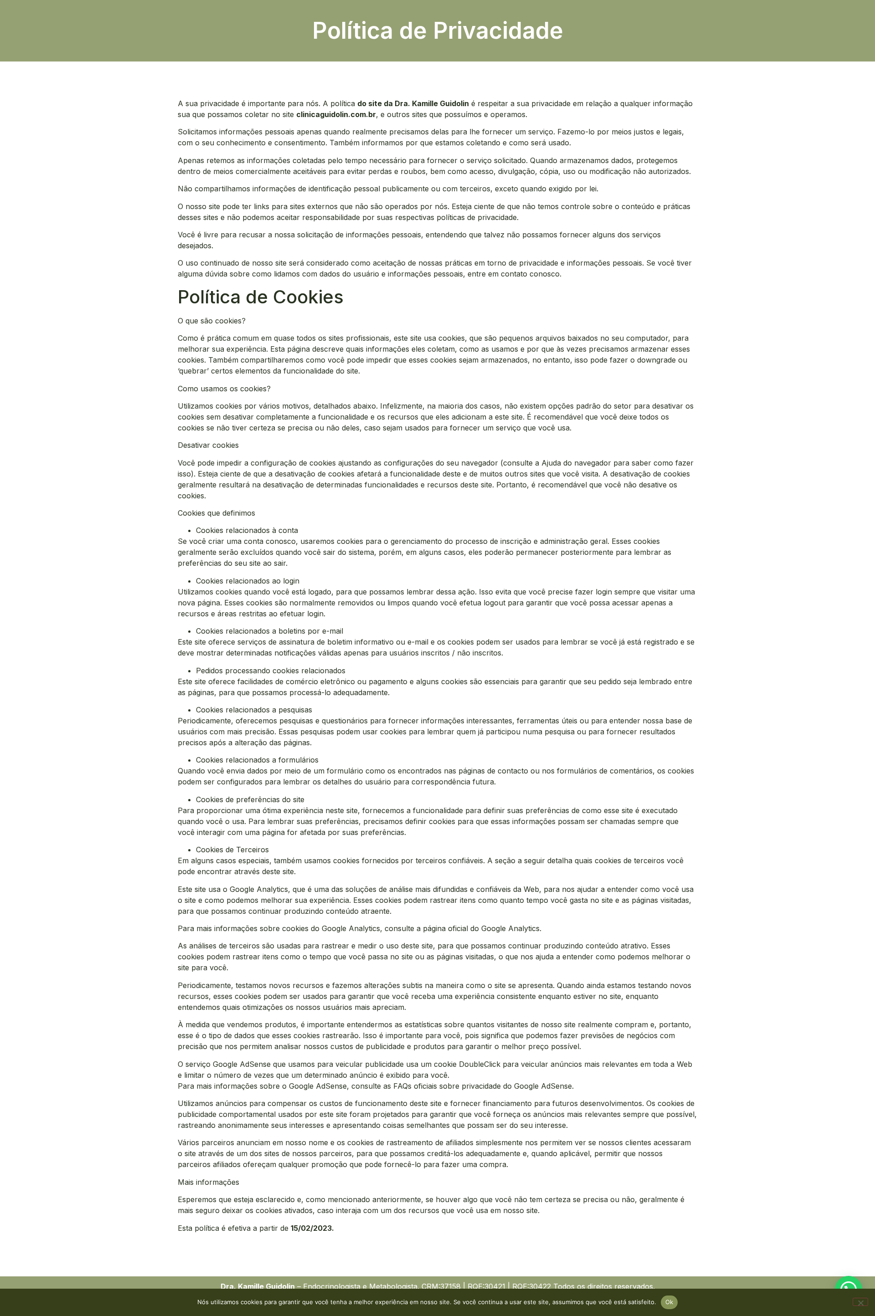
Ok (669, 1302)
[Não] (860, 1302)
